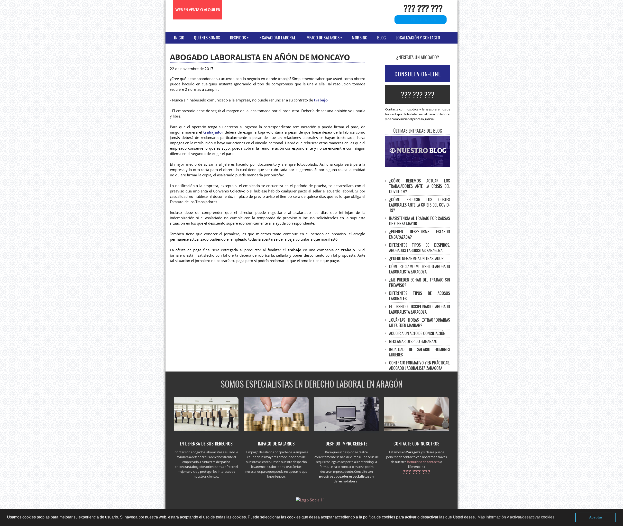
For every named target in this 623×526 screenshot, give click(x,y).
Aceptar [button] (595, 517)
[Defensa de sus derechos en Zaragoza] (206, 432)
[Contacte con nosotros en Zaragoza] (416, 432)
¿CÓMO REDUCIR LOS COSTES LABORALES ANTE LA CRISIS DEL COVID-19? (419, 204)
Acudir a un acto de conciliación (417, 333)
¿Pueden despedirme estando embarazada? (419, 234)
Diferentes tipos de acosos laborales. (419, 295)
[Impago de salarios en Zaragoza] (276, 432)
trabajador (213, 132)
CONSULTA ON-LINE (417, 74)
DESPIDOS (238, 38)
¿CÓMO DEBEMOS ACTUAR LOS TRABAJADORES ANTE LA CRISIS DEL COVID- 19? (419, 186)
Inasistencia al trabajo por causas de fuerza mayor (419, 221)
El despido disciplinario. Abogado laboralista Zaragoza (419, 309)
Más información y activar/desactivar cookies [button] (515, 517)
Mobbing (359, 38)
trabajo (321, 100)
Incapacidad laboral (277, 38)
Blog (381, 38)
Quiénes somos (207, 38)
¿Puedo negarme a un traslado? (416, 258)
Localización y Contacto (418, 38)
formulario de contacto (423, 462)
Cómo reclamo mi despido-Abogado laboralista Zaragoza (419, 269)
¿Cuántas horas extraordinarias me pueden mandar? (419, 322)
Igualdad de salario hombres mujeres (419, 352)
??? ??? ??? (422, 7)
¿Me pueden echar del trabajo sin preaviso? (419, 282)
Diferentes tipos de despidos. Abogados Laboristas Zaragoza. (419, 247)
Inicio (179, 38)
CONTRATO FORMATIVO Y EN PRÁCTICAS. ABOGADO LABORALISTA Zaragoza (419, 365)
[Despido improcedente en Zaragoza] (346, 432)
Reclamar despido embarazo (413, 341)
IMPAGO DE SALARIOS (322, 38)
